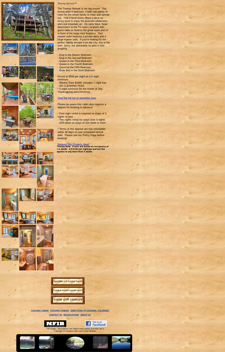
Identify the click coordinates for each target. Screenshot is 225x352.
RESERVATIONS (71, 315)
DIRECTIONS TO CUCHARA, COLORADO (90, 311)
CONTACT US (55, 315)
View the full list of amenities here (77, 98)
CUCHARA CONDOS (59, 311)
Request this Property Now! (73, 144)
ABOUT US (86, 315)
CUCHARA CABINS (40, 311)
